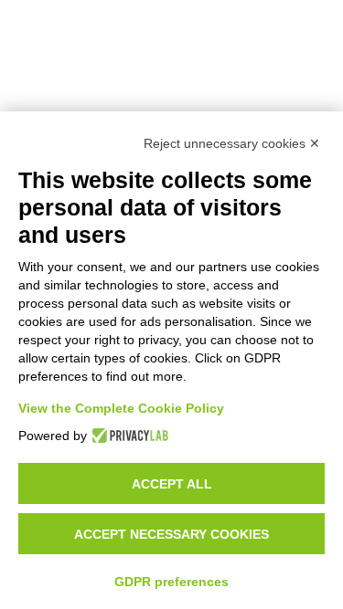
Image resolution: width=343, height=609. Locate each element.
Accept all (172, 484)
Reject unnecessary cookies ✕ (232, 143)
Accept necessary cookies (171, 534)
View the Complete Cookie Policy (121, 408)
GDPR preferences (171, 581)
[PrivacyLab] (127, 435)
